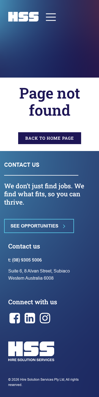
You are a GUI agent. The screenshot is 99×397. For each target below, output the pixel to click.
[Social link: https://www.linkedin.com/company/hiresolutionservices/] (30, 318)
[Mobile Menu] (51, 16)
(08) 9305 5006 (27, 260)
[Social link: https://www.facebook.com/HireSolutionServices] (15, 318)
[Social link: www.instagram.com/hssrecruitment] (46, 318)
